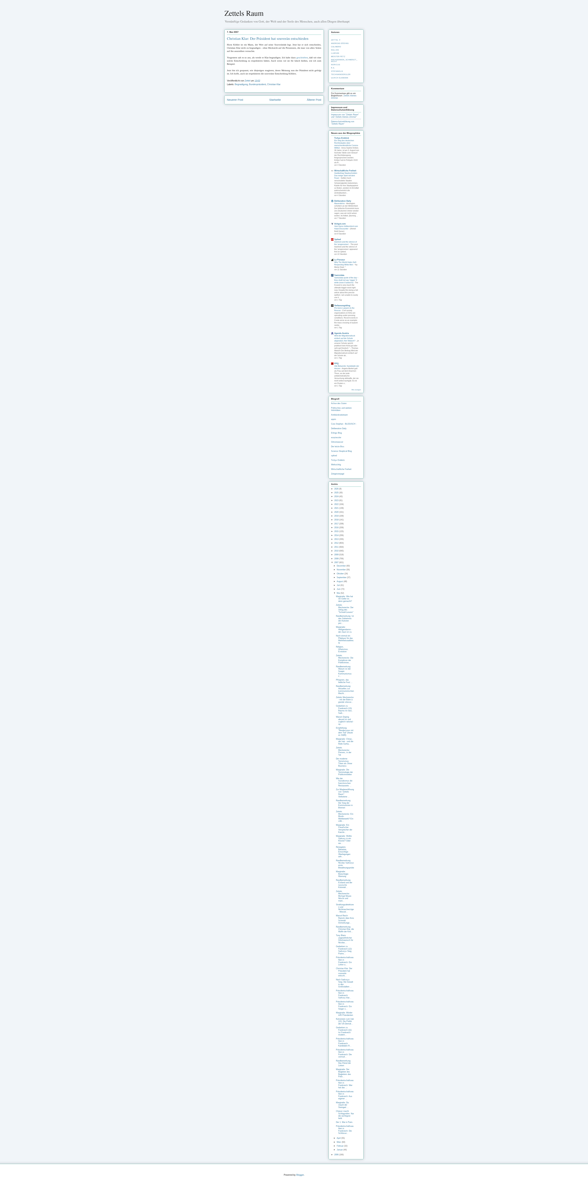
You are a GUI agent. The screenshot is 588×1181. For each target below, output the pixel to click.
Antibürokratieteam (339, 415)
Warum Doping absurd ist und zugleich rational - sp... (345, 720)
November (341, 569)
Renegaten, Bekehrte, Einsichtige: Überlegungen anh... (343, 852)
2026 (336, 489)
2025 (336, 492)
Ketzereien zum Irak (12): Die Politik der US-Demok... (345, 1021)
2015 (336, 531)
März (339, 1142)
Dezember (341, 566)
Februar (340, 1146)
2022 (336, 504)
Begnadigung (241, 84)
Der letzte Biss (337, 446)
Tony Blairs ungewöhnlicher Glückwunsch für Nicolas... (344, 939)
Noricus (335, 65)
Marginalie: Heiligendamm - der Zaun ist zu (344, 629)
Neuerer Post (235, 99)
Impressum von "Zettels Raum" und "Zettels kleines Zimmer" (345, 115)
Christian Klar (274, 84)
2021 (336, 508)
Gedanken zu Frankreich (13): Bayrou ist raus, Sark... (344, 709)
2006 (336, 1154)
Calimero (336, 47)
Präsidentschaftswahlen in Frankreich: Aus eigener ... (344, 1095)
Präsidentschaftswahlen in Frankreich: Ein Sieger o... (344, 1005)
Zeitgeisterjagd (337, 474)
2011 (336, 547)
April (339, 1138)
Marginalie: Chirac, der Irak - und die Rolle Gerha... (344, 741)
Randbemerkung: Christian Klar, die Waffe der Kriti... (345, 929)
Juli (338, 585)
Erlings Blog (336, 433)
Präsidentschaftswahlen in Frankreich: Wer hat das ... (344, 1084)
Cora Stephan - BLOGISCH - (343, 424)
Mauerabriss (339, 203)
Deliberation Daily (342, 201)
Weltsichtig (336, 464)
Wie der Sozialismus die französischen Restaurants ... (344, 782)
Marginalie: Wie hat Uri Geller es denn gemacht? (344, 598)
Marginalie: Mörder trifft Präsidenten (344, 1014)
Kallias (335, 50)
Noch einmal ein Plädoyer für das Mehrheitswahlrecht (345, 639)
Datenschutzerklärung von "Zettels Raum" (342, 122)
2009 (336, 554)
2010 (336, 551)
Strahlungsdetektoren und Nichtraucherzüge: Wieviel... (345, 908)
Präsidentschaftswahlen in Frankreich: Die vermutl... (344, 1053)
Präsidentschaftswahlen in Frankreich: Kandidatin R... (344, 1042)
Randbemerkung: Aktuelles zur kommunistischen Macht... (345, 689)
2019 (336, 516)
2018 (336, 520)
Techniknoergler (341, 74)
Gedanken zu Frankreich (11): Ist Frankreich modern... (344, 1031)
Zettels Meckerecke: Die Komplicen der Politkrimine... (344, 659)
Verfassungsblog (342, 305)
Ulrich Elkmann (339, 78)
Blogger (300, 1174)
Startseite (275, 99)
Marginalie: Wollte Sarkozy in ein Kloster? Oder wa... (344, 839)
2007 (336, 562)
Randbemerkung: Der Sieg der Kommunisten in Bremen (344, 804)
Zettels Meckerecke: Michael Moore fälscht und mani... (343, 896)
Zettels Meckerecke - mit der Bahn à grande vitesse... (345, 699)
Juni (339, 589)
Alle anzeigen (356, 390)
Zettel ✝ (336, 40)
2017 (336, 524)
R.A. (333, 68)
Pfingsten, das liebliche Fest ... (344, 681)
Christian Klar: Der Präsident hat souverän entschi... (344, 972)
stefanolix (337, 71)
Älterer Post (314, 99)
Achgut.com (340, 224)
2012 (336, 543)
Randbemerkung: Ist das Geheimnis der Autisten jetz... (345, 619)
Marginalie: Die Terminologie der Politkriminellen (344, 772)
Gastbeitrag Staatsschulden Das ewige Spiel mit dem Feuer (345, 175)
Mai (339, 593)
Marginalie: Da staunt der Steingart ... (342, 1104)
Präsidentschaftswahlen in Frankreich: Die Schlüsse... (344, 1129)
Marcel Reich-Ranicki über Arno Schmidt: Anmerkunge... (345, 919)
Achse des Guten (339, 403)
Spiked (337, 239)
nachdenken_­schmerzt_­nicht (344, 60)
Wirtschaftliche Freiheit (345, 170)
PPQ (336, 363)
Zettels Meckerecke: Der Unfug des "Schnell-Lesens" (344, 608)
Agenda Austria (341, 333)
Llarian (335, 53)
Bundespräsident (257, 84)
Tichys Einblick (341, 138)
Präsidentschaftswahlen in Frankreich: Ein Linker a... (344, 961)
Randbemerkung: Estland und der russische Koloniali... (344, 883)
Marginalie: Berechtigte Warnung (342, 873)
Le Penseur (339, 260)
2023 (336, 500)
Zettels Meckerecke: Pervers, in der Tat (343, 751)
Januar (340, 1150)
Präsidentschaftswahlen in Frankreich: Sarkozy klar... (344, 994)
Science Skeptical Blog (341, 451)
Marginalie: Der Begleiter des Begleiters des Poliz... (343, 1073)
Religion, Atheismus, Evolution (342, 649)
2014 (336, 535)
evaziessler (336, 437)
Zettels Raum (244, 13)
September (342, 577)
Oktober (340, 573)
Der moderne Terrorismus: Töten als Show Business (344, 762)
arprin (333, 419)
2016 (336, 527)
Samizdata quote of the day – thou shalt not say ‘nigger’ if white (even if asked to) (346, 280)
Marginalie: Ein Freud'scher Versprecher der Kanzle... (344, 828)
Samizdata (339, 275)
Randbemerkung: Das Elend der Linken (343, 1063)
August (340, 581)
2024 (336, 496)
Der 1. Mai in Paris (344, 1122)
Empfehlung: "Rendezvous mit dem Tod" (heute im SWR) (344, 731)
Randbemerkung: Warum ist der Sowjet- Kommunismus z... (344, 671)
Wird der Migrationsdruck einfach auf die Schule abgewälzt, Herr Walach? (345, 338)
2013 (336, 539)
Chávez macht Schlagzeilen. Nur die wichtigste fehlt (345, 1114)
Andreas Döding (340, 43)
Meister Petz (338, 56)
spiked (334, 455)
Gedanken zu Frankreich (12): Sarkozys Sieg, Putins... (344, 950)
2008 (336, 558)
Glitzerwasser (337, 442)
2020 (336, 512)
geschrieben (302, 57)
